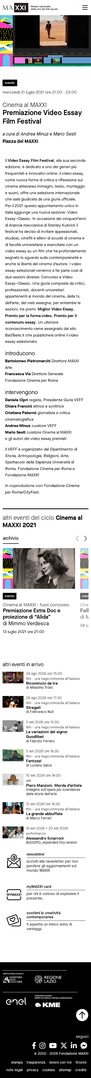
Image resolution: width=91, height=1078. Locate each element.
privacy (32, 1070)
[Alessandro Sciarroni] (13, 832)
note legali (14, 1070)
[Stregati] (13, 701)
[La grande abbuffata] (13, 808)
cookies (48, 1070)
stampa (16, 1062)
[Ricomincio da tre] (13, 677)
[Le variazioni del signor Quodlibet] (13, 726)
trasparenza (36, 1062)
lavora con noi (60, 1062)
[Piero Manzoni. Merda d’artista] (13, 779)
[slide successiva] (85, 538)
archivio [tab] (11, 538)
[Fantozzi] (13, 755)
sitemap (65, 1070)
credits (80, 1070)
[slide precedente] (77, 538)
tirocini (81, 1062)
